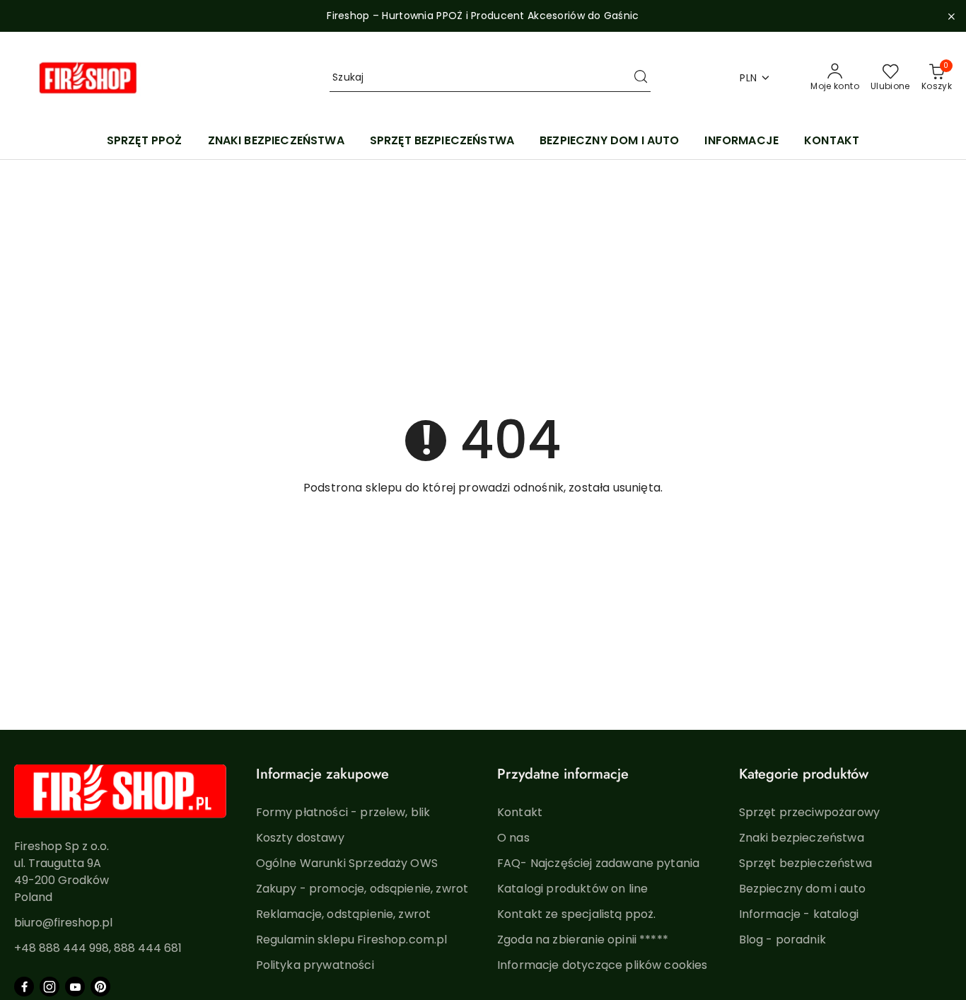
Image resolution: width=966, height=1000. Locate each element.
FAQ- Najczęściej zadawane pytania (598, 863)
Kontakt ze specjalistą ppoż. (576, 914)
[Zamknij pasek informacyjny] (951, 16)
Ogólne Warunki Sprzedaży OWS (347, 863)
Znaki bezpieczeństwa (801, 838)
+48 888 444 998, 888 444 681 (98, 948)
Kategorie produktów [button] (803, 774)
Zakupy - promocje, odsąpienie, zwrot (362, 888)
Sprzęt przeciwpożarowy (809, 812)
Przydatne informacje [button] (563, 774)
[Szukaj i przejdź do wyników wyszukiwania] (641, 77)
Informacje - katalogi (799, 914)
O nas (513, 838)
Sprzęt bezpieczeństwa (805, 863)
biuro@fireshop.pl (63, 922)
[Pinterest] (100, 986)
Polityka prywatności (315, 965)
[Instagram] (49, 986)
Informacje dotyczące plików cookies (602, 965)
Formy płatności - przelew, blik (343, 812)
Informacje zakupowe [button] (322, 774)
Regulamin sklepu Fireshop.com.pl (352, 939)
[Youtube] (75, 986)
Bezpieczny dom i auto (802, 888)
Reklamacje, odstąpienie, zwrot (343, 914)
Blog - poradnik (782, 939)
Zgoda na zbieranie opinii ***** (582, 939)
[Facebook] (24, 986)
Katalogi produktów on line (572, 888)
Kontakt (519, 812)
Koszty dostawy (300, 838)
